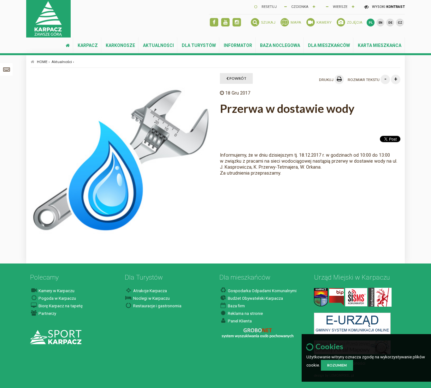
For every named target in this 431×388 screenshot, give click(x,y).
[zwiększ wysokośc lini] (314, 6)
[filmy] (225, 22)
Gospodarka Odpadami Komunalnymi (262, 290)
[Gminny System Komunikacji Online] (352, 323)
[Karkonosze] (380, 296)
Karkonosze (120, 45)
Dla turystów (199, 45)
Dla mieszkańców (329, 45)
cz (400, 22)
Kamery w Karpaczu (56, 290)
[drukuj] (339, 79)
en (380, 22)
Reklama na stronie (245, 313)
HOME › (43, 62)
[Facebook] (214, 22)
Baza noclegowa (280, 45)
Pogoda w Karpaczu (57, 298)
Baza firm (236, 306)
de (390, 22)
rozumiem (337, 365)
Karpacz (88, 45)
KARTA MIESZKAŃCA (379, 45)
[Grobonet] (257, 333)
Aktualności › (62, 62)
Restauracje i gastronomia (156, 306)
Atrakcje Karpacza (149, 290)
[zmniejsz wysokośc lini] (327, 6)
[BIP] (336, 296)
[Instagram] (237, 22)
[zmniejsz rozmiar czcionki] (285, 6)
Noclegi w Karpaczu (151, 298)
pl (371, 22)
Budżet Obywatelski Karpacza (255, 298)
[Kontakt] (321, 296)
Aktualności (158, 45)
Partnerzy (47, 313)
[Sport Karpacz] (55, 336)
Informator (238, 45)
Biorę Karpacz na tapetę (60, 306)
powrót (237, 78)
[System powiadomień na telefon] (356, 296)
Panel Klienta (239, 321)
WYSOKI (388, 7)
